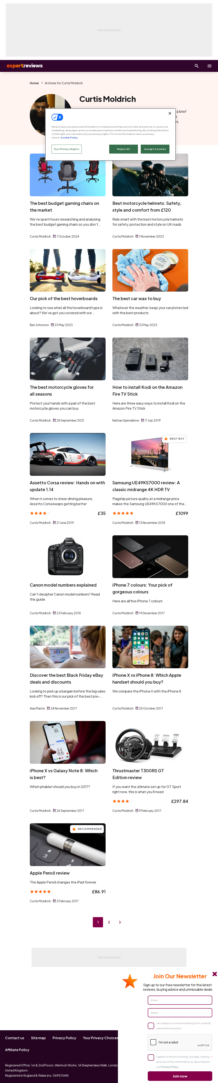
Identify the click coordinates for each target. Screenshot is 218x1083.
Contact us (14, 1038)
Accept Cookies (155, 149)
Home (34, 83)
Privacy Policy (64, 1038)
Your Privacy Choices (101, 1038)
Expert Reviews (21, 65)
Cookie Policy (69, 137)
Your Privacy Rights (66, 149)
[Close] (170, 113)
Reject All (123, 149)
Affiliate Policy (17, 1049)
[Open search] (197, 66)
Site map (38, 1038)
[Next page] (120, 922)
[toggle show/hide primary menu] (209, 66)
